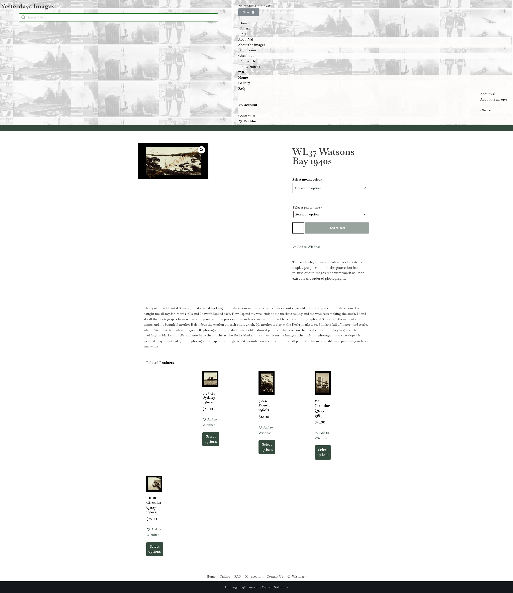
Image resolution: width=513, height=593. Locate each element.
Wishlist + (252, 67)
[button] (374, 72)
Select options (210, 439)
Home (243, 23)
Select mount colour (307, 179)
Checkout (245, 56)
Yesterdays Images (27, 6)
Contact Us (247, 61)
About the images (251, 45)
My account (247, 50)
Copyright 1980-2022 (240, 587)
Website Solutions (275, 587)
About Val (245, 39)
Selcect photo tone (307, 207)
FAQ (242, 34)
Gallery (244, 28)
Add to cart (337, 228)
